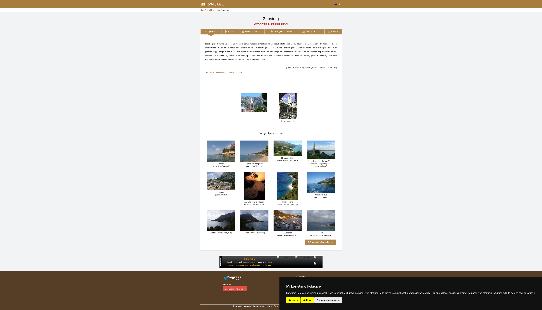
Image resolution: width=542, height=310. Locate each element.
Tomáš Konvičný (257, 204)
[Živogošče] (288, 221)
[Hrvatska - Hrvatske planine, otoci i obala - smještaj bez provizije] (212, 3)
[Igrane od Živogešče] (254, 152)
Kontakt (227, 284)
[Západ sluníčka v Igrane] (254, 186)
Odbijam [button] (307, 300)
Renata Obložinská (290, 161)
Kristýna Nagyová (224, 233)
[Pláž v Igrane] (287, 186)
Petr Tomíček (223, 166)
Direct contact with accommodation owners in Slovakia (249, 262)
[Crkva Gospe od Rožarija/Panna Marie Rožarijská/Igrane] (321, 150)
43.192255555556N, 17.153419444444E (226, 73)
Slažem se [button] (293, 300)
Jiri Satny (323, 197)
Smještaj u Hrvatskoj (209, 10)
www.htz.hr (290, 121)
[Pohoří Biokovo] (321, 182)
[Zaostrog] (254, 102)
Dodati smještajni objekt (235, 289)
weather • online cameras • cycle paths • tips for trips (249, 265)
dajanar (323, 166)
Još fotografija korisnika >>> (320, 242)
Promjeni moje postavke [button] (328, 300)
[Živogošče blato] (288, 149)
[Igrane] (221, 152)
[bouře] (321, 221)
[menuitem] (210, 31)
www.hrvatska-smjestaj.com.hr (271, 23)
